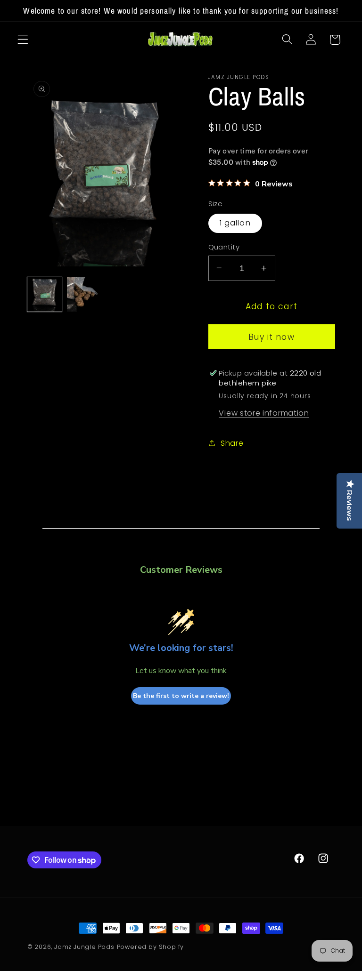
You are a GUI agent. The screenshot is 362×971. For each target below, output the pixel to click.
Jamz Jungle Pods (84, 947)
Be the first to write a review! (181, 695)
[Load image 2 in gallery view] (84, 294)
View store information (264, 413)
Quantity (224, 247)
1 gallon (235, 222)
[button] (23, 40)
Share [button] (232, 443)
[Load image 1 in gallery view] (44, 294)
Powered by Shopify (150, 947)
